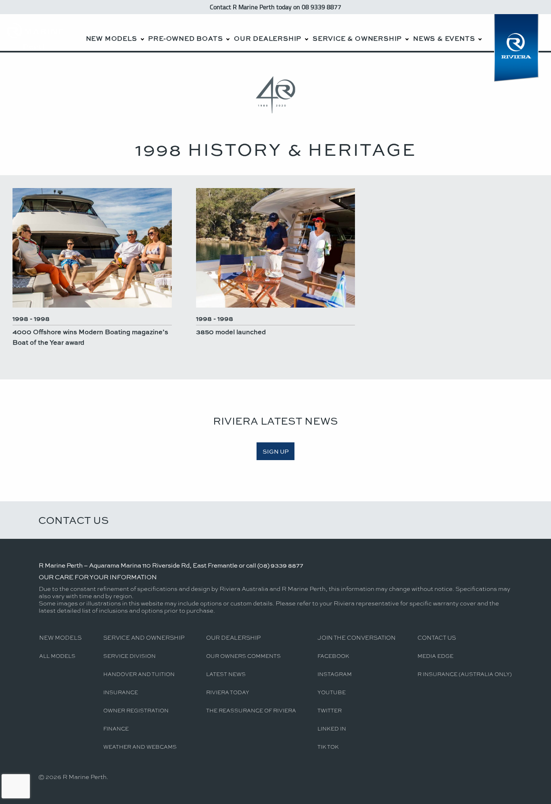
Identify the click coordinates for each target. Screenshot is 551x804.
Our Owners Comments (243, 656)
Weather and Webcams (140, 746)
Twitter (329, 710)
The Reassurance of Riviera (251, 710)
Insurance (120, 692)
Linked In (331, 728)
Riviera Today (227, 692)
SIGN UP (276, 451)
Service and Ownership (143, 637)
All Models (57, 656)
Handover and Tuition (139, 674)
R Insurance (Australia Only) (464, 674)
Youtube (331, 692)
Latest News (226, 674)
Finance (116, 728)
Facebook (333, 656)
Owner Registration (136, 710)
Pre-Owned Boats (185, 38)
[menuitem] (114, 32)
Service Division (129, 656)
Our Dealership (267, 38)
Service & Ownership (357, 38)
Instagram (334, 674)
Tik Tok (328, 746)
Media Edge (435, 656)
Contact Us (73, 520)
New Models (111, 38)
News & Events (444, 38)
